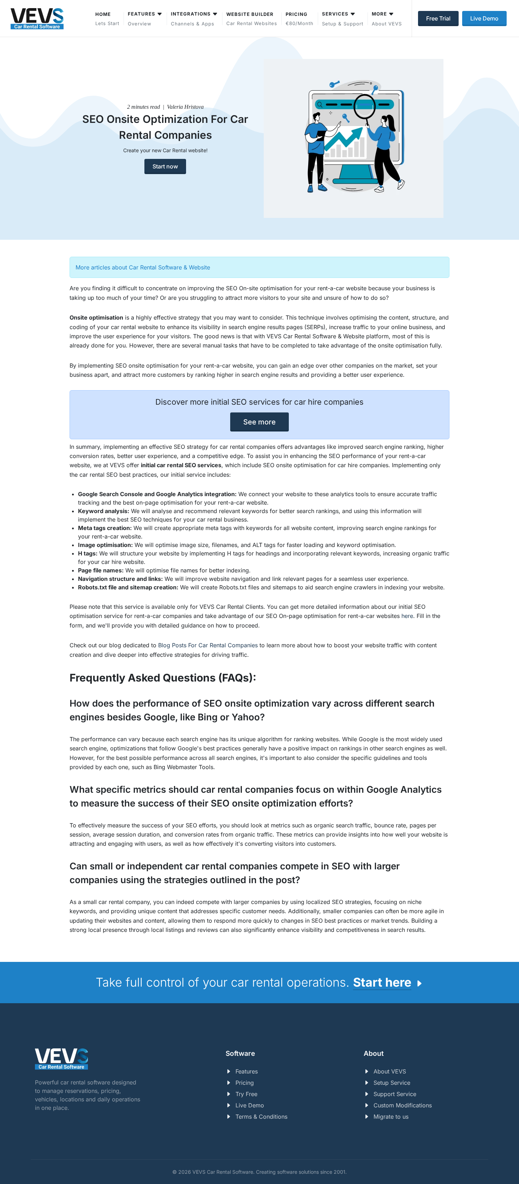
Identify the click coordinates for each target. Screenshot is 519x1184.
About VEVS (390, 1071)
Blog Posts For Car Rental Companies (208, 645)
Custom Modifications (403, 1105)
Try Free (246, 1093)
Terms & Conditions (261, 1116)
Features (246, 1071)
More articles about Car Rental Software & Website (143, 267)
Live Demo (249, 1105)
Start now (165, 166)
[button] (343, 18)
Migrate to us (391, 1116)
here (407, 615)
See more (259, 422)
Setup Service (392, 1082)
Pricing (244, 1082)
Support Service (395, 1093)
